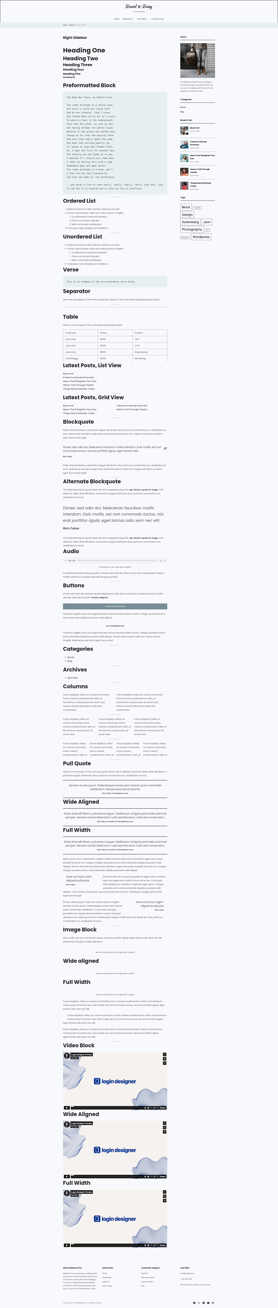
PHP (207, 230)
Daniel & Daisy (139, 6)
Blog (69, 661)
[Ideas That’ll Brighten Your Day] (184, 158)
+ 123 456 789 (186, 1279)
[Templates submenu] (133, 19)
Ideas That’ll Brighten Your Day (79, 381)
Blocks (70, 657)
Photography (192, 229)
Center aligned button (115, 606)
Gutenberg (190, 222)
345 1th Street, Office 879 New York (195, 1284)
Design (187, 214)
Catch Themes (96, 1303)
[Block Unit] (184, 131)
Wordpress (201, 237)
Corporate (197, 208)
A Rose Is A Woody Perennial (78, 377)
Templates (71, 25)
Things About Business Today (79, 388)
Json (207, 222)
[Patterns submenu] (147, 19)
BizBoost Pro (82, 1303)
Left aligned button (115, 626)
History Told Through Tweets (78, 385)
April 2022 (72, 677)
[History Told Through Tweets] (184, 172)
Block (186, 207)
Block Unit (68, 373)
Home (65, 25)
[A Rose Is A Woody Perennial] (184, 144)
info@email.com (187, 1273)
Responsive (185, 237)
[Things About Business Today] (184, 186)
